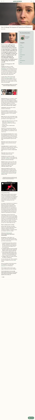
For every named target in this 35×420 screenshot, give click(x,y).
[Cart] (33, 1)
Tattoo (21, 62)
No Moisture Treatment (9, 77)
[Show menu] (2, 1)
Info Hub (21, 45)
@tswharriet (3, 265)
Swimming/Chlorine (22, 60)
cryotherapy (8, 158)
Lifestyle (21, 56)
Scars (21, 58)
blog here (9, 121)
